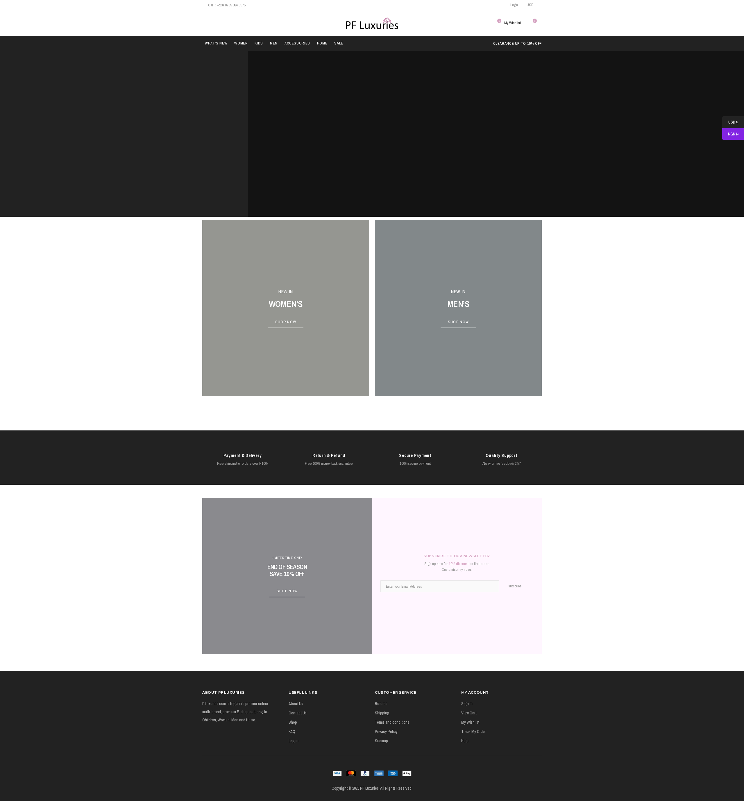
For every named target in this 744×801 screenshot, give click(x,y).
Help (464, 740)
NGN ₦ (730, 134)
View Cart (469, 713)
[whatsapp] (497, 5)
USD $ (730, 122)
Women (241, 43)
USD (530, 4)
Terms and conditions (392, 722)
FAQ (292, 731)
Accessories (297, 43)
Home (322, 43)
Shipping (382, 713)
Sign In (467, 703)
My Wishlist (470, 722)
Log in (293, 740)
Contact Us (298, 713)
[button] (205, 23)
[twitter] (481, 5)
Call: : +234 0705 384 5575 (227, 5)
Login (514, 4)
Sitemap (381, 740)
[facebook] (474, 5)
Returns (381, 703)
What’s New (216, 43)
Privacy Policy (386, 731)
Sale (338, 43)
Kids (259, 43)
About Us (296, 703)
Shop (293, 722)
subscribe (514, 586)
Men (274, 43)
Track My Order (473, 731)
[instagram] (489, 5)
